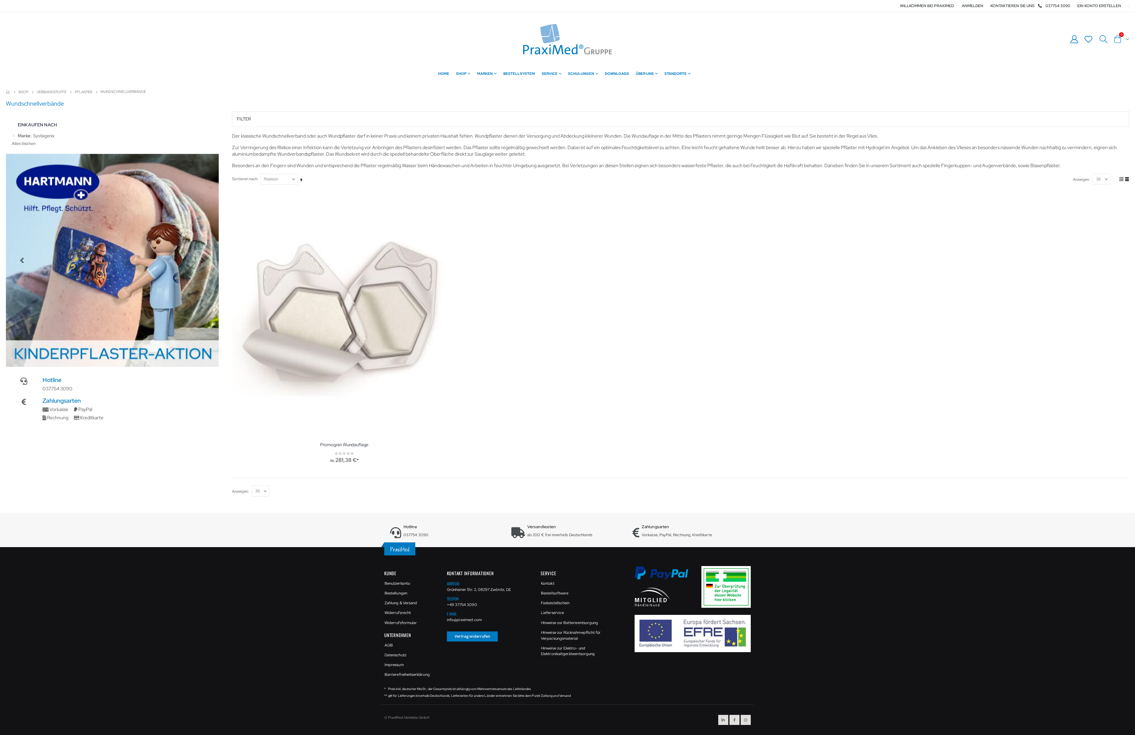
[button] (22, 260)
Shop (23, 92)
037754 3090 (1057, 5)
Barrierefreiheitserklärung (407, 674)
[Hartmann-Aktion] (112, 260)
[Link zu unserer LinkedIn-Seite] (723, 720)
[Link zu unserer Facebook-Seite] (734, 720)
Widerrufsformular (401, 622)
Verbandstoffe (52, 92)
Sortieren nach (244, 178)
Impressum (394, 664)
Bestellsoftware (554, 593)
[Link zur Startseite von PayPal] (665, 576)
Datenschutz (395, 654)
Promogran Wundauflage (344, 445)
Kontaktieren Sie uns (1012, 5)
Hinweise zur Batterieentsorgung (569, 622)
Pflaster (83, 92)
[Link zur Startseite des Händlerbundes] (652, 596)
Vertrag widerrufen (472, 636)
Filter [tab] (244, 119)
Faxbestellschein (555, 602)
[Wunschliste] (1088, 39)
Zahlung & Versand (401, 602)
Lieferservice (552, 612)
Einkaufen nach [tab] (37, 125)
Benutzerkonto (397, 583)
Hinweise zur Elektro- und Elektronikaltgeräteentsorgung (568, 651)
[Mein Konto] (1074, 39)
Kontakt (547, 583)
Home (8, 92)
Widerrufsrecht (398, 612)
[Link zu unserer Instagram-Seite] (746, 720)
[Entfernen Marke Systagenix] (13, 136)
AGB (389, 645)
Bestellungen (396, 593)
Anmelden (972, 5)
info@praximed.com (464, 619)
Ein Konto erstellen (1099, 5)
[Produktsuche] (1103, 39)
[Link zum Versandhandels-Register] (728, 586)
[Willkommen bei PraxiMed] (567, 39)
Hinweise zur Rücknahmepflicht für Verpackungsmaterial (571, 635)
